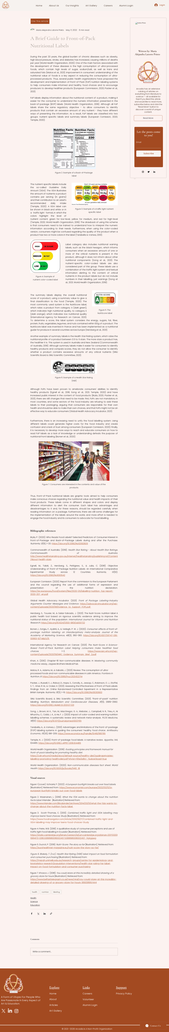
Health (33, 898)
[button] (54, 6)
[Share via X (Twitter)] (38, 913)
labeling (56, 892)
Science (34, 901)
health (34, 892)
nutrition (45, 892)
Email (138, 142)
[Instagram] (143, 172)
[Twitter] (148, 172)
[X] (3, 1011)
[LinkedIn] (154, 172)
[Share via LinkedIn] (44, 913)
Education (35, 905)
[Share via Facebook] (31, 913)
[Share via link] (51, 913)
